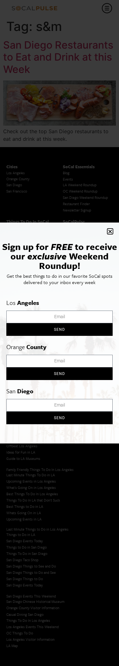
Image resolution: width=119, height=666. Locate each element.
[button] (110, 231)
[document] (59, 333)
